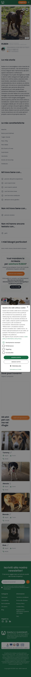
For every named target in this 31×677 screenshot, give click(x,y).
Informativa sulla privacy (14, 338)
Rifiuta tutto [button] (16, 362)
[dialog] (15, 338)
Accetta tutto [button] (16, 357)
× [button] (27, 307)
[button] (15, 366)
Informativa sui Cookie (15, 369)
